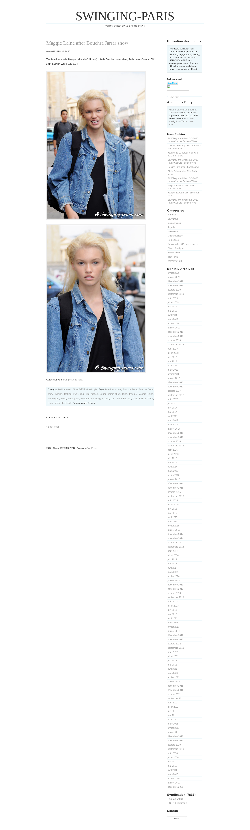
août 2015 (173, 500)
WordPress (91, 448)
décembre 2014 (175, 534)
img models (92, 394)
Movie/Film (173, 231)
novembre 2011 (175, 690)
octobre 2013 (174, 593)
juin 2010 (172, 761)
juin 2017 (172, 407)
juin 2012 (172, 660)
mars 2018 (173, 370)
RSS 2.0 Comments (177, 803)
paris (113, 398)
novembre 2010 (175, 740)
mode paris (73, 398)
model (84, 398)
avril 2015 (173, 517)
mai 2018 (172, 361)
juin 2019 (172, 306)
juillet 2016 (173, 454)
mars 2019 (173, 319)
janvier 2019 (174, 327)
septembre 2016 (176, 445)
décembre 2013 (175, 584)
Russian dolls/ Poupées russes (183, 244)
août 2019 (173, 298)
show (57, 403)
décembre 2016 (175, 433)
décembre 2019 (175, 281)
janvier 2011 (174, 732)
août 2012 (173, 652)
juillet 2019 (173, 302)
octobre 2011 (174, 694)
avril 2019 (173, 315)
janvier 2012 (174, 681)
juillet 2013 (173, 606)
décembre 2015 (175, 483)
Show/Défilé (181, 121)
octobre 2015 (174, 492)
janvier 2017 (174, 429)
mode (63, 398)
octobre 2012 (174, 643)
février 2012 (174, 677)
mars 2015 (173, 521)
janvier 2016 (174, 479)
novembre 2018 (175, 336)
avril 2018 (173, 365)
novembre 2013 (175, 589)
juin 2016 (172, 458)
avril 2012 (173, 669)
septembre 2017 (176, 395)
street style (173, 257)
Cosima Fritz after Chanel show (183, 167)
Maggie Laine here (72, 379)
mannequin (53, 398)
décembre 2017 (175, 382)
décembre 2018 (175, 332)
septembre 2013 (176, 597)
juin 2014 (172, 559)
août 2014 (173, 551)
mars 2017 (173, 420)
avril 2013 (173, 618)
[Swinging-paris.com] (178, 90)
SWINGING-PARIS (125, 16)
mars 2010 (173, 774)
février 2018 (174, 374)
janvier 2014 (174, 580)
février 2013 (174, 627)
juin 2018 (172, 357)
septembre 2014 (176, 547)
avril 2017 (173, 416)
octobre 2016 (174, 441)
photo (50, 403)
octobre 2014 (174, 542)
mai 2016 (172, 462)
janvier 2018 (174, 378)
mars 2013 (173, 622)
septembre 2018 (176, 344)
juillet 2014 (173, 555)
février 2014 (174, 576)
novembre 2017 (175, 386)
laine (124, 394)
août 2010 (173, 753)
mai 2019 (172, 311)
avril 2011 (172, 719)
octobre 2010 (174, 745)
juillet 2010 (173, 757)
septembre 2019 (176, 294)
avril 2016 (173, 466)
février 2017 (174, 424)
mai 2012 (172, 664)
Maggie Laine (146, 394)
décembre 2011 (175, 686)
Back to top (53, 427)
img (82, 394)
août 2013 (173, 601)
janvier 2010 (174, 782)
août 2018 (173, 348)
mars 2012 (173, 673)
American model (113, 389)
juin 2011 (172, 711)
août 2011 (173, 702)
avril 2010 (173, 770)
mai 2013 (172, 614)
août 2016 (173, 450)
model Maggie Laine (98, 398)
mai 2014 (172, 563)
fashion (58, 394)
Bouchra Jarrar (130, 389)
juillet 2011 (173, 707)
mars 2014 (173, 572)
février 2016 (174, 475)
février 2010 (174, 778)
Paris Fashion (124, 398)
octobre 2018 (174, 340)
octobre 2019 (174, 290)
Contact (174, 97)
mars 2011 (173, 723)
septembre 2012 (176, 648)
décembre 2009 (175, 787)
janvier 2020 (174, 277)
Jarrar (103, 394)
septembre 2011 (176, 698)
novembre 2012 (175, 639)
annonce (172, 214)
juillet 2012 (173, 656)
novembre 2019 (175, 285)
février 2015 (174, 525)
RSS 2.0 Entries (175, 799)
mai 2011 (172, 715)
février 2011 (173, 728)
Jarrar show (114, 394)
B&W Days (173, 219)
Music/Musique (175, 235)
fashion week (174, 223)
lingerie (171, 227)
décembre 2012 (175, 635)
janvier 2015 (174, 530)
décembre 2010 (175, 736)
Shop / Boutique (176, 248)
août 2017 (173, 399)
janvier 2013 (174, 631)
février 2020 (174, 273)
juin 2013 (172, 610)
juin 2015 (172, 509)
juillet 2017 (173, 403)
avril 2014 (173, 568)
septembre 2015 (176, 496)
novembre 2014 (175, 538)
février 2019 (174, 323)
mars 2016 (173, 471)
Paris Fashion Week (143, 398)
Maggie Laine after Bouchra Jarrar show (87, 43)
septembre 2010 (176, 749)
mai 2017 (172, 412)
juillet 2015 (173, 504)
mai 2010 (172, 766)
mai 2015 (172, 513)
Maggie (133, 394)
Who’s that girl (175, 261)
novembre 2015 (175, 488)
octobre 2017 (174, 391)
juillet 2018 (173, 353)
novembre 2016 (175, 437)
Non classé (173, 240)
